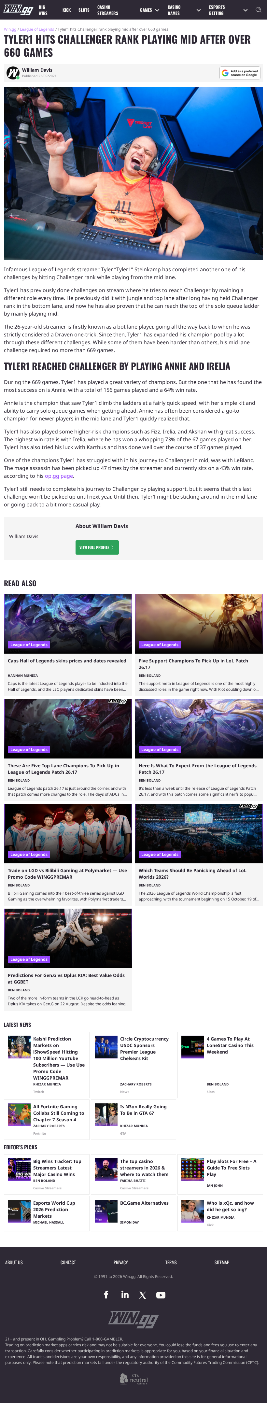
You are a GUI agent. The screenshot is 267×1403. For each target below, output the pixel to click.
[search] (258, 10)
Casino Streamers (107, 10)
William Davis (37, 70)
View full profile (94, 547)
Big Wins (43, 10)
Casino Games (174, 10)
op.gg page (59, 475)
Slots (84, 10)
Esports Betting (217, 10)
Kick (67, 10)
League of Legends (37, 29)
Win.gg (10, 29)
